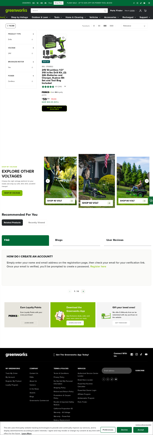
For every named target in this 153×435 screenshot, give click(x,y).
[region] (76, 428)
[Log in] (140, 11)
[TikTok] (140, 3)
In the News (34, 389)
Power (11, 76)
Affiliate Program (84, 394)
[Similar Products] (63, 37)
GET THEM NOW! (121, 323)
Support (144, 17)
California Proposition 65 (63, 408)
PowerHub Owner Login (87, 390)
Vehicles (94, 17)
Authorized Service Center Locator (88, 374)
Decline (124, 429)
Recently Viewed (36, 222)
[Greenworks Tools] (16, 10)
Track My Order (12, 373)
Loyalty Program (12, 385)
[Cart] (145, 11)
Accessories (110, 17)
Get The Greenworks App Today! (72, 354)
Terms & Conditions (61, 373)
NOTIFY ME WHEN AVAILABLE (54, 108)
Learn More (27, 433)
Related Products (12, 222)
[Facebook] (134, 3)
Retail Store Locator (85, 380)
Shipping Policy (60, 387)
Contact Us (34, 373)
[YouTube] (144, 3)
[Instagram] (137, 3)
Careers (33, 385)
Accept (141, 429)
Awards (32, 393)
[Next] (147, 181)
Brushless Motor (16, 62)
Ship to (130, 10)
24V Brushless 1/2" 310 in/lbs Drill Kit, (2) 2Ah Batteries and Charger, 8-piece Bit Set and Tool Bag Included (54, 76)
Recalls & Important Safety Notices (64, 403)
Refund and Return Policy (64, 391)
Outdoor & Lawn (40, 17)
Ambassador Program (86, 398)
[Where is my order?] (150, 200)
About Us (33, 381)
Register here (98, 266)
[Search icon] (105, 10)
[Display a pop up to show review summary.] (65, 87)
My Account (10, 377)
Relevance (127, 26)
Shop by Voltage (19, 17)
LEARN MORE (29, 323)
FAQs (32, 377)
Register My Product (14, 381)
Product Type (14, 34)
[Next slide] (83, 291)
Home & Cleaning (75, 17)
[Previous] (48, 181)
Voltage (11, 48)
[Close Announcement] (149, 3)
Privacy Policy (59, 377)
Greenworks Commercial (39, 400)
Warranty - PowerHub (62, 416)
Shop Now (52, 3)
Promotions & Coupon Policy (62, 396)
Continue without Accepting (143, 425)
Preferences (108, 429)
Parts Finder (116, 10)
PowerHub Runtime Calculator (85, 385)
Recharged (128, 17)
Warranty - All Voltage (62, 412)
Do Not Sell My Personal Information (63, 382)
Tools (57, 17)
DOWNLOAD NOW (75, 323)
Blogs (32, 396)
